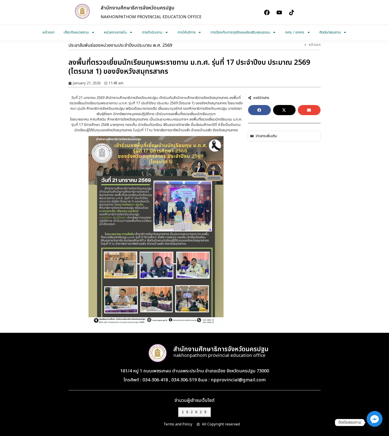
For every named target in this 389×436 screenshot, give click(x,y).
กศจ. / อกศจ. (295, 32)
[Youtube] (279, 12)
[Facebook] (266, 12)
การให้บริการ (186, 32)
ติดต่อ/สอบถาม (330, 32)
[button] (259, 110)
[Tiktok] (291, 12)
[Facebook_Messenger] (374, 422)
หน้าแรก (48, 32)
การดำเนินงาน (152, 32)
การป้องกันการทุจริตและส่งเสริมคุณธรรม (240, 32)
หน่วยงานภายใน (115, 32)
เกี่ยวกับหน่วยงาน (76, 32)
